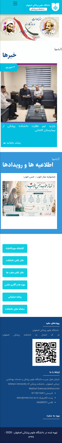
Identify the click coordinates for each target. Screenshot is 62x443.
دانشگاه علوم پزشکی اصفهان (46, 330)
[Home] (41, 3)
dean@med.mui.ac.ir (27, 398)
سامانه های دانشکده (15, 309)
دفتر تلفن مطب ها (15, 273)
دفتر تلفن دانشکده (15, 260)
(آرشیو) (58, 49)
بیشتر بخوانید (13, 143)
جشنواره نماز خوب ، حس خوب (39, 177)
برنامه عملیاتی (14, 297)
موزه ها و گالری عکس (15, 285)
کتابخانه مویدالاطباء (15, 248)
